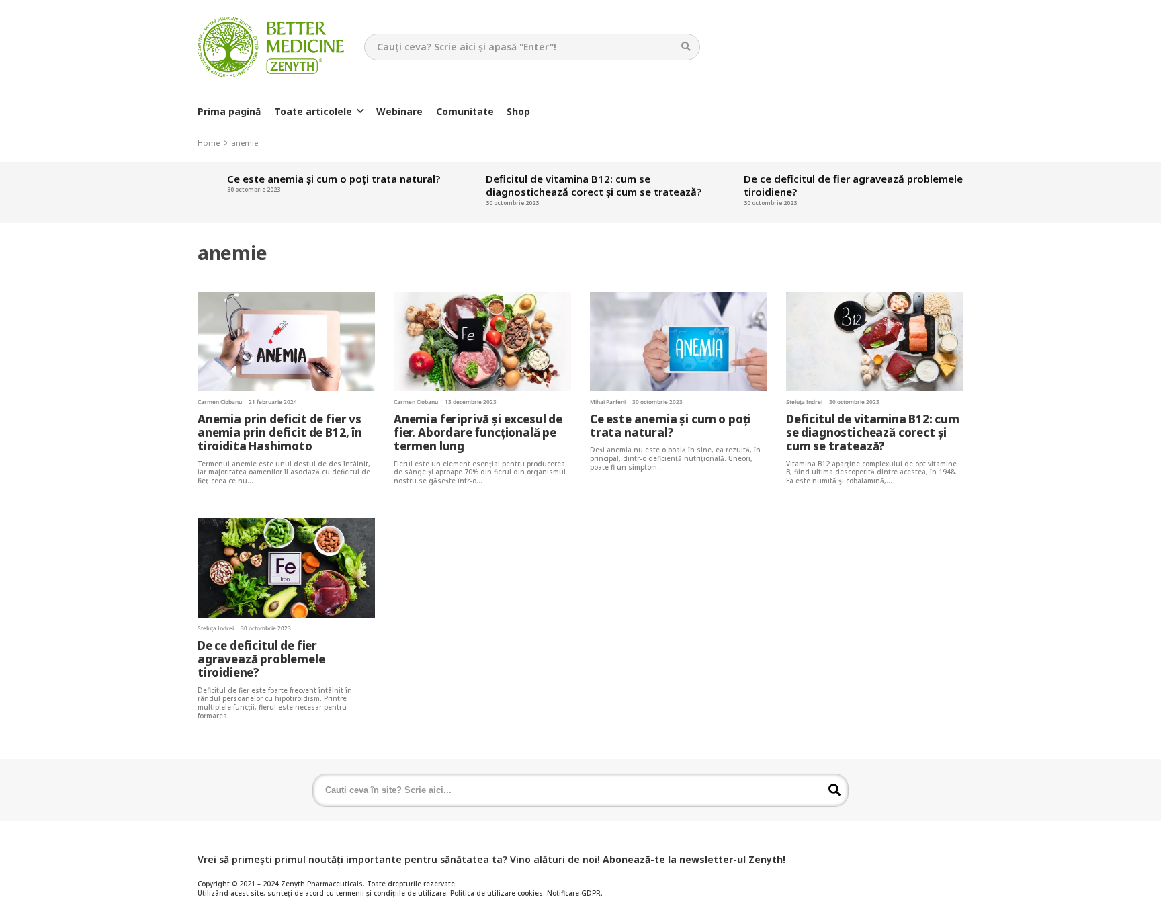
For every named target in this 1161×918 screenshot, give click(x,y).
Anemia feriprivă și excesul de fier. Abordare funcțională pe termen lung (478, 432)
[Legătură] (271, 47)
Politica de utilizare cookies (496, 893)
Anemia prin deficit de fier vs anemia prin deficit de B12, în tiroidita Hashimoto (280, 432)
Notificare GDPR (574, 893)
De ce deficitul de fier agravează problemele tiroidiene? (827, 185)
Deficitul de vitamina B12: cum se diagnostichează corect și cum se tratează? (567, 185)
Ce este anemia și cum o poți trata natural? (306, 178)
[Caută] (686, 47)
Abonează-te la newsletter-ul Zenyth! (694, 859)
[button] (360, 111)
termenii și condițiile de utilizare (391, 893)
